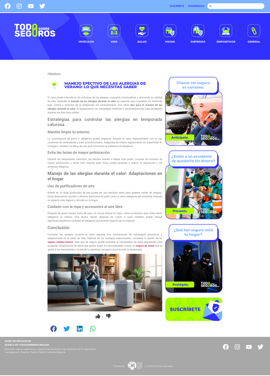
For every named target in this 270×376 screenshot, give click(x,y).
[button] (54, 328)
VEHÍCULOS (86, 41)
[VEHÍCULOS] (86, 30)
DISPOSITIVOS (226, 41)
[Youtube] (31, 6)
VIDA (114, 41)
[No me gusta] (108, 316)
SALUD (142, 41)
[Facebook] (8, 6)
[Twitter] (42, 6)
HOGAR (170, 41)
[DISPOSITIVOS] (226, 30)
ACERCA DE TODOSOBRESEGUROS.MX (27, 344)
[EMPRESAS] (198, 30)
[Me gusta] (98, 316)
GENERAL (254, 41)
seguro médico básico (60, 242)
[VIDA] (114, 30)
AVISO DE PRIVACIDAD (18, 341)
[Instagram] (19, 6)
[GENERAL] (254, 30)
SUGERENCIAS (196, 6)
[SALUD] (142, 30)
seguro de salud (145, 245)
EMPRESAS (198, 41)
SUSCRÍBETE (177, 6)
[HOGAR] (170, 30)
